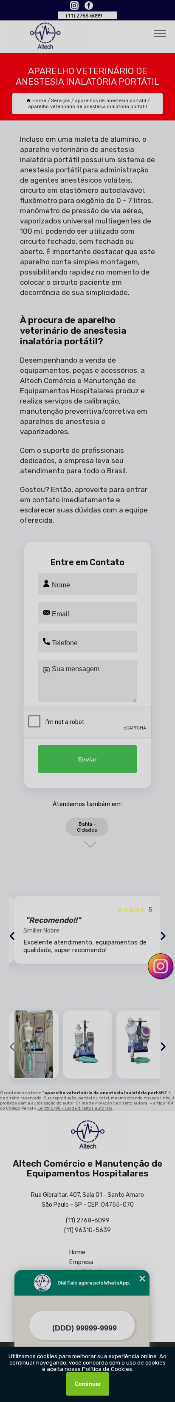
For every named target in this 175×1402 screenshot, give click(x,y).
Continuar (88, 1384)
